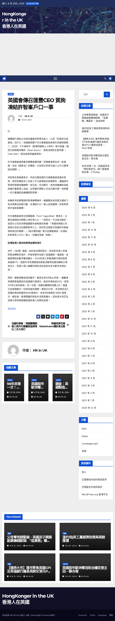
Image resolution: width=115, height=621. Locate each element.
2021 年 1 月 (88, 400)
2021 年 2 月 (88, 393)
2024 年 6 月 (89, 207)
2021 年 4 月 (88, 378)
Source (12, 308)
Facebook (82, 615)
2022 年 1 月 (88, 311)
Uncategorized (90, 443)
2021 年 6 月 (88, 363)
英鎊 (84, 451)
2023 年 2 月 (88, 215)
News (11, 94)
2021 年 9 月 (88, 341)
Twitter (92, 615)
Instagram (102, 615)
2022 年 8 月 (88, 259)
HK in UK (29, 116)
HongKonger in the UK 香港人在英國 (14, 20)
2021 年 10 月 (89, 333)
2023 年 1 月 (88, 222)
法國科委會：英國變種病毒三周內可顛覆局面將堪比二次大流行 (24, 326)
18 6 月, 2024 (16, 546)
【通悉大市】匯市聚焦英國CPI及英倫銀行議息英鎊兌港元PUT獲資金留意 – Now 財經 (29, 571)
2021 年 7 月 (88, 355)
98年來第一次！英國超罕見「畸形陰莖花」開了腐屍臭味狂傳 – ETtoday (96, 169)
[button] (105, 78)
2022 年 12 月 (89, 229)
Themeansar (45, 615)
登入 (84, 472)
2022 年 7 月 (88, 267)
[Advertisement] (57, 54)
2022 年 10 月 (89, 244)
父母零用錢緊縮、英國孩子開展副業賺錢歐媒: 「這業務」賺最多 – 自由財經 (95, 117)
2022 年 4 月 (88, 289)
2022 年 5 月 (88, 281)
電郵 (111, 615)
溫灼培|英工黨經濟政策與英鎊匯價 (83, 539)
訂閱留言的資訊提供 (92, 487)
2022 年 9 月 (88, 252)
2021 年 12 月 (89, 318)
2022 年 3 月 (88, 296)
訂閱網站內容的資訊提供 (94, 479)
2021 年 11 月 (89, 326)
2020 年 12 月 (89, 407)
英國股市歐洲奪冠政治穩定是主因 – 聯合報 (84, 569)
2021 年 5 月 (88, 370)
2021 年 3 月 (88, 385)
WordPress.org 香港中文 (95, 494)
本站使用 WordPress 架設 (13, 615)
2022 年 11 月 (89, 237)
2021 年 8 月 (88, 348)
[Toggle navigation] (55, 78)
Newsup (34, 615)
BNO (84, 428)
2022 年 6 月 (88, 274)
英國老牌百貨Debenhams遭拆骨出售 (52, 325)
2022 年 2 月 (88, 304)
